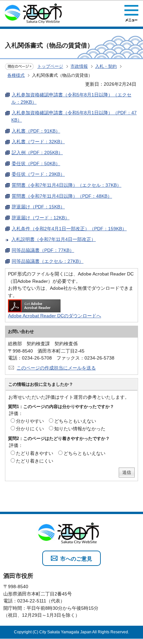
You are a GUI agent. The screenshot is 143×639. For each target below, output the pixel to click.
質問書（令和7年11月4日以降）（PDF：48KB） (62, 196)
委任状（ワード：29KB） (38, 174)
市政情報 (79, 66)
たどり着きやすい (34, 453)
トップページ (50, 66)
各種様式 (16, 75)
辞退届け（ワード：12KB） (41, 217)
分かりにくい (30, 428)
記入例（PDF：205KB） (37, 152)
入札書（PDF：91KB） (36, 131)
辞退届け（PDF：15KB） (38, 206)
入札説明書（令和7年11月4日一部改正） (53, 239)
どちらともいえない (75, 421)
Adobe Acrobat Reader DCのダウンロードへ (54, 315)
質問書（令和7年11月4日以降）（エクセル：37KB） (66, 185)
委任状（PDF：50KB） (36, 163)
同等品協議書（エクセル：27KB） (47, 261)
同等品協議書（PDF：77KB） (43, 250)
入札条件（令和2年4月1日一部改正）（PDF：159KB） (69, 228)
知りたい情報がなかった (79, 428)
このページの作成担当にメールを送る (56, 368)
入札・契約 (106, 66)
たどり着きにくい (34, 461)
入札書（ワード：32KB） (38, 141)
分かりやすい (30, 421)
